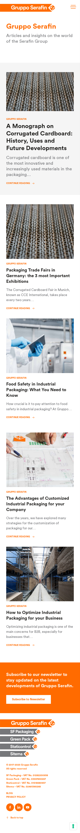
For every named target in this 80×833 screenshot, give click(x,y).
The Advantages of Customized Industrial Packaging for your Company (37, 504)
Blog (9, 793)
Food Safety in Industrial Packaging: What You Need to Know (36, 390)
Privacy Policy (16, 797)
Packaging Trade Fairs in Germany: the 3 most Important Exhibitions (38, 276)
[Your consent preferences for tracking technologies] (73, 826)
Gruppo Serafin (16, 119)
